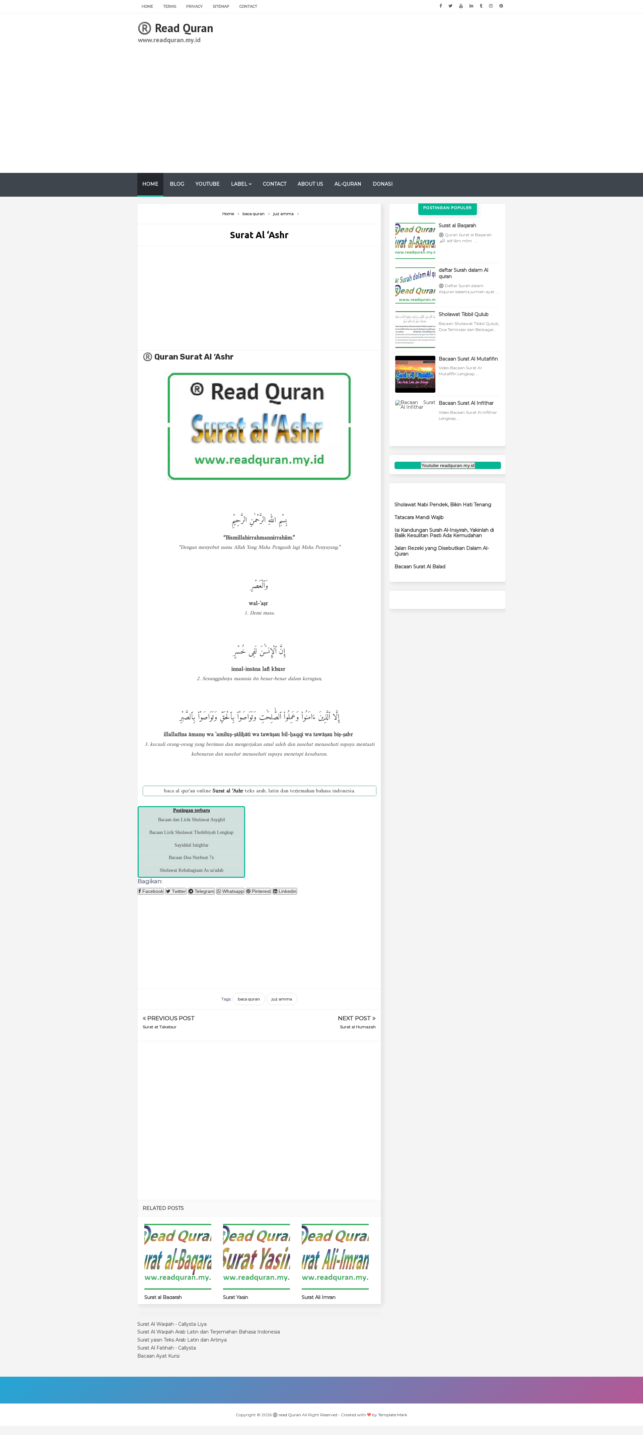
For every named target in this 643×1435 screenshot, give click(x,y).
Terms (169, 6)
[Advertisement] (384, 93)
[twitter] (450, 6)
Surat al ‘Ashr (207, 357)
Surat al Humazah (358, 1026)
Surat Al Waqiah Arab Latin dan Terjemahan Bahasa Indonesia (208, 1332)
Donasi (383, 184)
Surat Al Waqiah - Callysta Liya (172, 1324)
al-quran (348, 184)
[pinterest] (501, 6)
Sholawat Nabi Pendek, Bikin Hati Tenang (443, 505)
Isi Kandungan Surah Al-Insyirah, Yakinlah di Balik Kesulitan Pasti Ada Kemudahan (444, 533)
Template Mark (392, 1414)
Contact (248, 6)
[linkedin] (471, 6)
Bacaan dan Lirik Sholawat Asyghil (191, 819)
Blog (177, 184)
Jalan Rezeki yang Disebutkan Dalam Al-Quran (442, 551)
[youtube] (461, 6)
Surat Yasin (235, 1297)
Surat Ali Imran (319, 1297)
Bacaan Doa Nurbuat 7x (191, 857)
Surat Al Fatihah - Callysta (166, 1348)
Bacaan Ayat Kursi (158, 1356)
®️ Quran (161, 357)
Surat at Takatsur (159, 1026)
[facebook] (440, 6)
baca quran (249, 998)
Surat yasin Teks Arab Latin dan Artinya (182, 1340)
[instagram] (490, 6)
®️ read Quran (175, 28)
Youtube (208, 184)
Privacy (194, 6)
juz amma (282, 998)
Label (239, 184)
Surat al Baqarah (163, 1297)
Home (147, 6)
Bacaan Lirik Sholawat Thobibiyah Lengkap (191, 832)
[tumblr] (481, 6)
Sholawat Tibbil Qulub (464, 314)
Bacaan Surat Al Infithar (466, 403)
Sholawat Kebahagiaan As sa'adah (191, 870)
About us (310, 184)
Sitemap (221, 6)
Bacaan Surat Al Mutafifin (468, 359)
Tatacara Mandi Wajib (419, 517)
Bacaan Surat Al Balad (420, 567)
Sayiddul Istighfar (191, 845)
